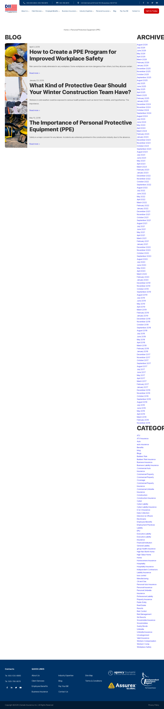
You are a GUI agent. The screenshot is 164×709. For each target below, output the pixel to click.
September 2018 (144, 328)
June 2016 (141, 408)
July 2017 (141, 369)
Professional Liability (145, 596)
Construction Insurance (146, 498)
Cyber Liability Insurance (147, 507)
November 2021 (143, 214)
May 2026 (141, 53)
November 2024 (144, 107)
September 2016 (144, 399)
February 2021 (143, 241)
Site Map (89, 675)
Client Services (37, 11)
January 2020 (142, 280)
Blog (114, 11)
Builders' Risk (142, 456)
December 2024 (144, 104)
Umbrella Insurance (144, 632)
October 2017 (142, 360)
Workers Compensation (146, 641)
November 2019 (143, 286)
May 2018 (141, 339)
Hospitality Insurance (145, 566)
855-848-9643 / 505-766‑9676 (37, 3)
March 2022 (142, 202)
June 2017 (141, 372)
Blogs (139, 453)
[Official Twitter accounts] (152, 2)
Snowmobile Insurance (146, 620)
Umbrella (140, 629)
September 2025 (144, 77)
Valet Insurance (143, 638)
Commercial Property (145, 474)
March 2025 (142, 95)
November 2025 (144, 71)
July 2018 (141, 333)
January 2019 (142, 316)
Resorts (140, 608)
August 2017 (142, 366)
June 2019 (141, 301)
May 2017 (141, 375)
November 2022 (144, 179)
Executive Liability (144, 534)
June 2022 (141, 193)
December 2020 (144, 247)
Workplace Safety (144, 647)
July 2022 (141, 190)
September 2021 (144, 220)
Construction (142, 495)
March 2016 (141, 417)
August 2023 (142, 152)
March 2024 (142, 131)
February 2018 (143, 348)
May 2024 (141, 125)
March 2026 (142, 59)
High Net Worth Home (146, 551)
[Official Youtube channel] (157, 2)
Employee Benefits (52, 11)
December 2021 (143, 211)
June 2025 (141, 86)
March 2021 (141, 238)
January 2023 (142, 173)
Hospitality (141, 563)
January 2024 (142, 137)
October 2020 (143, 253)
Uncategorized (143, 635)
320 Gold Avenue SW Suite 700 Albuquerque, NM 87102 (99, 3)
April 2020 (141, 271)
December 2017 (143, 354)
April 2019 (141, 307)
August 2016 (142, 402)
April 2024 (141, 128)
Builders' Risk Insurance (146, 459)
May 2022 (141, 196)
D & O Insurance (143, 510)
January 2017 (142, 387)
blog (139, 450)
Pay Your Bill (124, 11)
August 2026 (142, 45)
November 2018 (143, 321)
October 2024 (143, 110)
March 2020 (142, 274)
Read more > (34, 73)
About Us (24, 11)
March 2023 (142, 167)
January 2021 (142, 244)
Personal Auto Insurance (147, 584)
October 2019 (143, 289)
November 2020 (144, 250)
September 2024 (144, 113)
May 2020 (141, 268)
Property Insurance (144, 599)
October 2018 (142, 324)
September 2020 (144, 256)
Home (66, 30)
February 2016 (143, 420)
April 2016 (141, 414)
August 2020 (142, 259)
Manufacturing (142, 578)
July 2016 (141, 405)
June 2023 (141, 158)
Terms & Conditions (93, 681)
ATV (138, 435)
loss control (141, 575)
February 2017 (143, 384)
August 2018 (142, 330)
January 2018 (142, 351)
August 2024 (142, 116)
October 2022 (143, 181)
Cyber (139, 501)
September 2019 (144, 292)
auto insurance (143, 444)
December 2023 (144, 140)
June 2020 (141, 265)
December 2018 (143, 319)
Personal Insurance (102, 11)
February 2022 (143, 205)
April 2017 (141, 378)
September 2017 (144, 363)
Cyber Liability (142, 504)
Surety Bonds (142, 626)
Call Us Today (151, 11)
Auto (139, 441)
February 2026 (143, 62)
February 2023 (143, 170)
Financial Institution (144, 543)
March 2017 (141, 381)
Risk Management (144, 614)
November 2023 (144, 143)
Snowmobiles (142, 623)
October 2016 (142, 396)
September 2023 (144, 149)
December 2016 (143, 390)
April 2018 (141, 342)
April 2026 (141, 56)
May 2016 (141, 411)
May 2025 (141, 89)
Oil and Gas (141, 581)
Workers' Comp (143, 644)
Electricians (141, 519)
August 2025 (142, 80)
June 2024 (141, 122)
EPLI (138, 531)
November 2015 (143, 423)
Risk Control (141, 611)
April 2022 (141, 199)
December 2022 (144, 176)
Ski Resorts (141, 617)
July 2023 (141, 155)
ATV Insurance (142, 438)
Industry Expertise (86, 11)
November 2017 (143, 357)
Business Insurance (69, 11)
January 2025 (142, 101)
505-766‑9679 (64, 3)
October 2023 (143, 146)
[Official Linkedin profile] (148, 2)
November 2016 (143, 393)
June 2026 (141, 50)
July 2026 (141, 48)
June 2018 (141, 336)
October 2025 (143, 74)
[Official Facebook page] (143, 2)
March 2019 (142, 310)
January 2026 (142, 65)
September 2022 (144, 184)
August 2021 (142, 223)
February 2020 (143, 277)
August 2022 (142, 188)
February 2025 (143, 98)
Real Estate (141, 605)
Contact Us (136, 11)
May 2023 (141, 161)
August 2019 (142, 295)
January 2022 (142, 208)
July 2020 (141, 262)
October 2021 (142, 217)
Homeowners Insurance (146, 560)
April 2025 (141, 92)
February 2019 (143, 313)
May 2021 (141, 232)
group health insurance (146, 549)
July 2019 (141, 298)
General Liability (143, 546)
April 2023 (141, 164)
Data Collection (143, 513)
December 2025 (144, 68)
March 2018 (141, 345)
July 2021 (141, 226)
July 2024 (141, 119)
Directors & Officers (145, 516)
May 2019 (141, 304)
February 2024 (143, 134)
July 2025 (141, 83)
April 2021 (141, 235)
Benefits (140, 447)
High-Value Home (144, 555)
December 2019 (143, 283)
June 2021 (141, 229)
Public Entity (141, 602)
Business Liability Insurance (148, 465)
